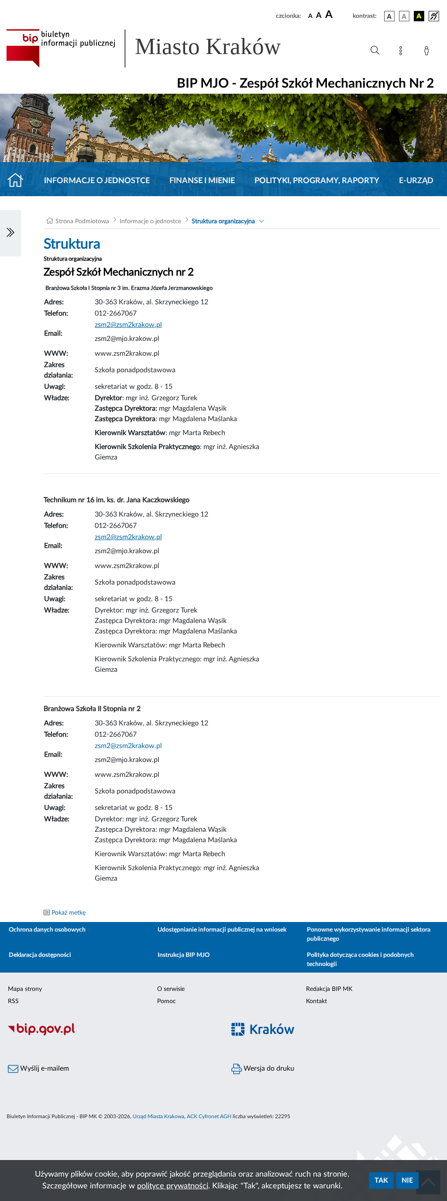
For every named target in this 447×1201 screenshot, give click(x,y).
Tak (381, 1180)
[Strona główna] (19, 181)
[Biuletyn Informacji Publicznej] (112, 1034)
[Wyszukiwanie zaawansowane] (375, 50)
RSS (13, 1001)
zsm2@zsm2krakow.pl (128, 745)
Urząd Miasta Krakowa (158, 1116)
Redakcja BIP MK (329, 989)
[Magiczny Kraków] (335, 1034)
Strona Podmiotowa (82, 221)
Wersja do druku (268, 1068)
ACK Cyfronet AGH (209, 1116)
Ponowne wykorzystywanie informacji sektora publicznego (368, 934)
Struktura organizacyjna (223, 221)
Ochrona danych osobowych (47, 930)
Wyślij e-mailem (43, 1068)
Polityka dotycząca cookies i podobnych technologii (360, 959)
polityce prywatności (172, 1186)
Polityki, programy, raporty (316, 181)
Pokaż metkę (69, 913)
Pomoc (166, 1001)
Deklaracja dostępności (40, 955)
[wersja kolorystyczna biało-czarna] (404, 16)
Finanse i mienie (202, 181)
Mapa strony (25, 989)
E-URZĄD (416, 181)
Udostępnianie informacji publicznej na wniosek (222, 930)
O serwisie (171, 989)
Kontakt (316, 1001)
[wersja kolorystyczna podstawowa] (389, 16)
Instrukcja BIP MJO (184, 955)
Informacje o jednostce (97, 181)
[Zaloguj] (428, 52)
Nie (407, 1180)
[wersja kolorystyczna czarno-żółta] (419, 16)
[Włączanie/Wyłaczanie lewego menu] (10, 233)
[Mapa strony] (402, 52)
